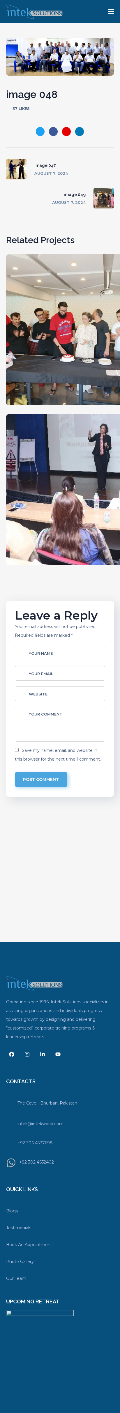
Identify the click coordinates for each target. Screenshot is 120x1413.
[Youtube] (57, 1054)
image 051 (82, 339)
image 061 (81, 499)
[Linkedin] (42, 1054)
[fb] (11, 1054)
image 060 (82, 595)
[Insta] (27, 1054)
